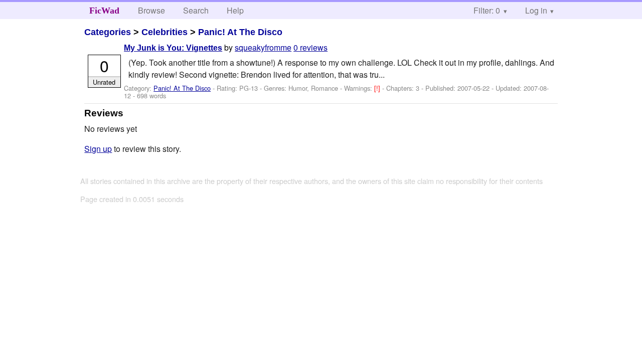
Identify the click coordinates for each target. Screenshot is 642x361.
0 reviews (310, 47)
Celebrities (164, 32)
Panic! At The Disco (240, 32)
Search (196, 10)
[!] (378, 88)
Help (235, 10)
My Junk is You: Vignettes (173, 48)
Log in (536, 10)
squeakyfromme (263, 47)
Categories (107, 32)
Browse (151, 10)
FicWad (104, 11)
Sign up (98, 148)
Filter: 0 (486, 10)
